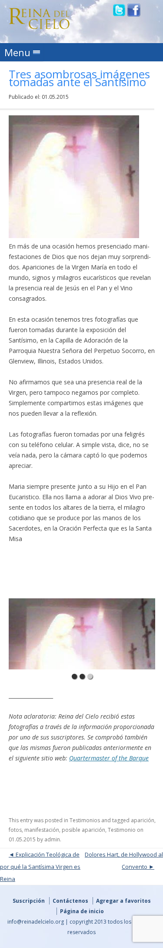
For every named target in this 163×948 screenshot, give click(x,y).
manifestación (41, 830)
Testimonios (85, 820)
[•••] (82, 612)
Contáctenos (70, 900)
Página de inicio (82, 911)
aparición (142, 820)
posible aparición (83, 830)
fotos (15, 830)
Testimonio (122, 830)
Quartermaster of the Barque (109, 758)
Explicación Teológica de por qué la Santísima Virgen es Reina (40, 867)
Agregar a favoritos (123, 900)
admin (52, 839)
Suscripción (29, 900)
